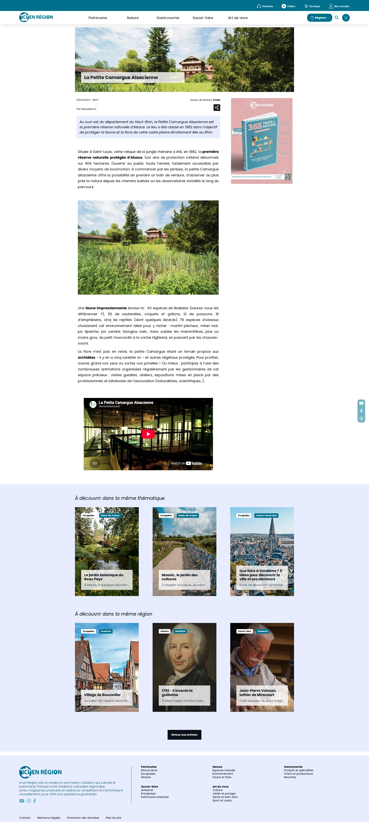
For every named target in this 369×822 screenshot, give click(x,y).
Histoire (146, 777)
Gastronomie (167, 17)
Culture (218, 790)
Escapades (148, 774)
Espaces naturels (224, 770)
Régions (320, 18)
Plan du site (113, 818)
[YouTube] (21, 801)
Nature (133, 17)
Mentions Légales (48, 818)
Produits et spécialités (298, 770)
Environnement (223, 774)
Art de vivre (238, 17)
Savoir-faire (203, 17)
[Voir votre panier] (346, 18)
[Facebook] (34, 801)
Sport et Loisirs (222, 800)
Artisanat (147, 790)
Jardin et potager (224, 793)
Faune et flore (222, 777)
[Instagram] (29, 801)
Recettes (290, 777)
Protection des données (83, 818)
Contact (25, 818)
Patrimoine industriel (155, 797)
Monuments (149, 770)
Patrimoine (98, 17)
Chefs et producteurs (298, 774)
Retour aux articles (184, 735)
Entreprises (148, 793)
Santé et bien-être (225, 797)
